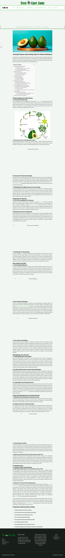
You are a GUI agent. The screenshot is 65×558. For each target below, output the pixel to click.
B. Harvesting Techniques (20, 78)
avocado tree (39, 101)
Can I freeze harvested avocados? (21, 521)
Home (14, 7)
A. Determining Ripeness (19, 77)
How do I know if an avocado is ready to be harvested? (25, 512)
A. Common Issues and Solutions (20, 92)
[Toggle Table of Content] (33, 64)
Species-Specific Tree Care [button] (41, 7)
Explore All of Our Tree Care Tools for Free (24, 26)
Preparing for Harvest (18, 71)
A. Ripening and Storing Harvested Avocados (22, 86)
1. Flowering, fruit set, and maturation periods (23, 68)
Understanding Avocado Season (19, 66)
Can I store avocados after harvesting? (22, 517)
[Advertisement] (32, 18)
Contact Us (55, 7)
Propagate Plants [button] (30, 7)
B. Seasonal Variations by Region (20, 69)
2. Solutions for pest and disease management (23, 94)
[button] (21, 8)
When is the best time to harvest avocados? (23, 510)
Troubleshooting (17, 90)
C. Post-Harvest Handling (19, 79)
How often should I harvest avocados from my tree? (25, 524)
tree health (17, 496)
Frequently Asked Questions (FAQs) (20, 95)
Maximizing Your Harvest (18, 80)
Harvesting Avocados (17, 76)
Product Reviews (45, 26)
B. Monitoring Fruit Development (21, 73)
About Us (50, 7)
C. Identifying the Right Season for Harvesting (22, 70)
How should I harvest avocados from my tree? (24, 514)
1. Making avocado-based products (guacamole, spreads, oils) (25, 89)
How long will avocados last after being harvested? (25, 519)
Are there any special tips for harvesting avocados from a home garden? (29, 526)
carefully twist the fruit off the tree (23, 306)
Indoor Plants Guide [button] (20, 7)
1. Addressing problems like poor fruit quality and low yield (25, 93)
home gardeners (29, 503)
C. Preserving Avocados (19, 88)
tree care (41, 201)
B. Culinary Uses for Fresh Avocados (21, 87)
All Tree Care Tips (37, 26)
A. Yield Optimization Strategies (20, 81)
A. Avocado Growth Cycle (19, 67)
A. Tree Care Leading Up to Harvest (21, 72)
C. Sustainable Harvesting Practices (21, 84)
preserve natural (26, 391)
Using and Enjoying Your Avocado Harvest (21, 85)
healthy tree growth (34, 204)
